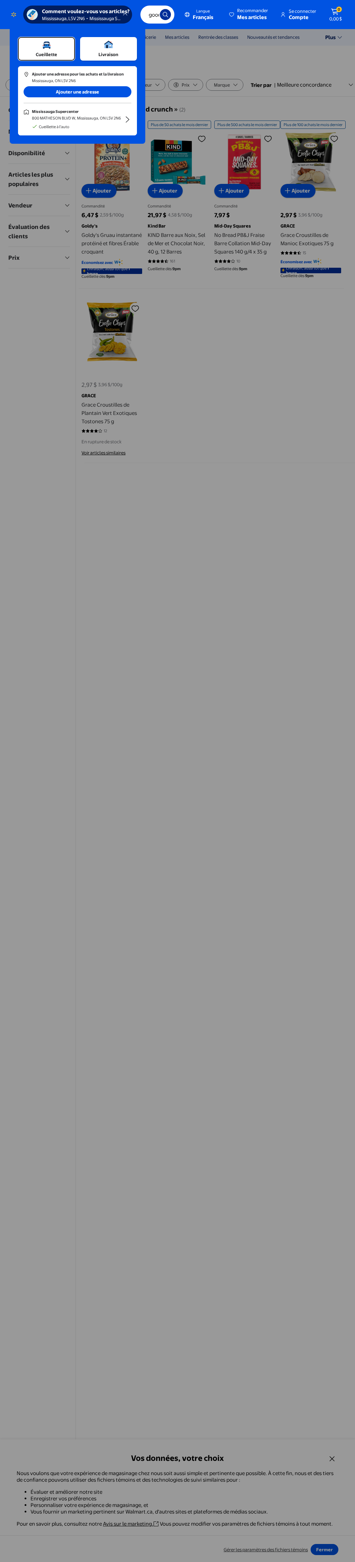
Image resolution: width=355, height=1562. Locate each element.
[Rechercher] (165, 14)
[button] (249, 15)
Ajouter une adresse (77, 92)
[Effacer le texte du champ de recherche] (149, 15)
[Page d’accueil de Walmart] (13, 15)
